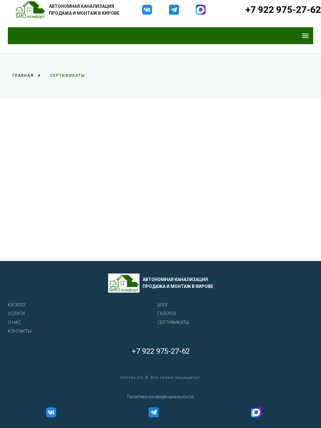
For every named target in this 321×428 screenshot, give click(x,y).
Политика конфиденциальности (160, 396)
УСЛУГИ (16, 313)
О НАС (14, 322)
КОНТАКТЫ (19, 331)
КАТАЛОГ (17, 304)
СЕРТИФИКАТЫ (173, 322)
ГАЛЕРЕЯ (166, 313)
